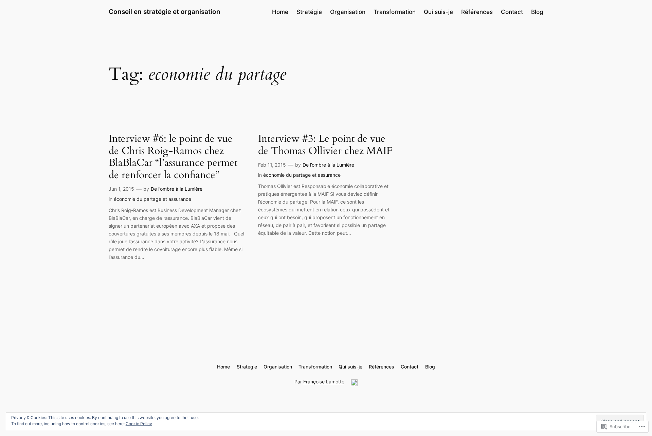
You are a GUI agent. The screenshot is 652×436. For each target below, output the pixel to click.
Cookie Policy (139, 423)
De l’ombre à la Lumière (176, 189)
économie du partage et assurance (152, 199)
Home (280, 11)
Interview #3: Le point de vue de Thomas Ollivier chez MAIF (325, 145)
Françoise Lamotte (323, 381)
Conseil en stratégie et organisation (164, 11)
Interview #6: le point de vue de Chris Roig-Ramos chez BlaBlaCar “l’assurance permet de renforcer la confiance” (173, 157)
